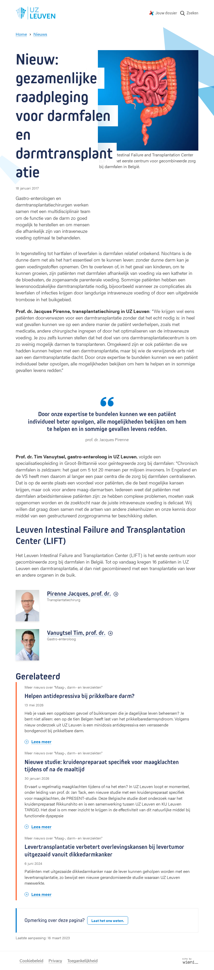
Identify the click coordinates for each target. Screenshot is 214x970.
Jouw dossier (166, 12)
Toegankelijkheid (82, 960)
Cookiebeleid (31, 960)
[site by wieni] (190, 960)
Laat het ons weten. (107, 920)
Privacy (55, 960)
